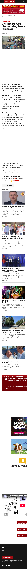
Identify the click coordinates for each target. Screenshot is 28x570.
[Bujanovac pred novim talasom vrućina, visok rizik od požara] (13, 322)
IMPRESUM (4, 547)
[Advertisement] (14, 66)
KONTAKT (4, 550)
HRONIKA (10, 15)
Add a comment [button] (8, 185)
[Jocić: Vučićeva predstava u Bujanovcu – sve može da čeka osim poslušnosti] (13, 228)
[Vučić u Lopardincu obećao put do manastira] (13, 352)
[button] (3, 1)
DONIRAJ (16, 181)
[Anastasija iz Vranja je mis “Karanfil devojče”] (13, 292)
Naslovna (4, 15)
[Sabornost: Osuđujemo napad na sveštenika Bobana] (13, 198)
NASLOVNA (8, 21)
